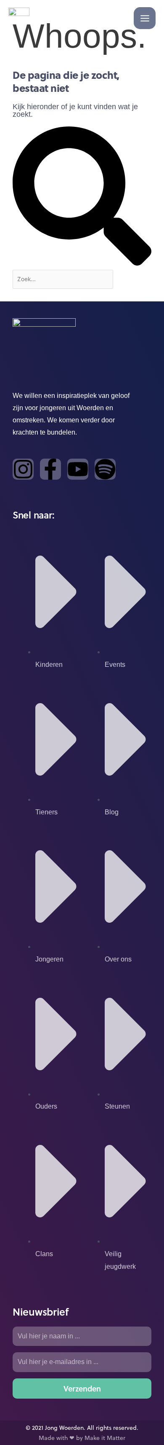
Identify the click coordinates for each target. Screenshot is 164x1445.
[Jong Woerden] (18, 18)
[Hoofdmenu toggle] (145, 18)
